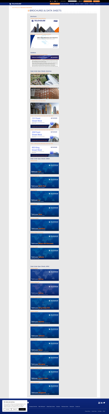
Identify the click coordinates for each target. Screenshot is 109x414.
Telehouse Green (64, 406)
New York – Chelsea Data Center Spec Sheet (39, 86)
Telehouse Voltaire (34, 247)
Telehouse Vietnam (34, 325)
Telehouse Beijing (34, 268)
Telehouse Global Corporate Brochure (38, 18)
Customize (7, 409)
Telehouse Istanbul (34, 311)
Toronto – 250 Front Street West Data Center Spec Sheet (41, 129)
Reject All (15, 409)
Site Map (99, 411)
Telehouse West (33, 204)
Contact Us (97, 3)
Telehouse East (33, 190)
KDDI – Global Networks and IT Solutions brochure (40, 34)
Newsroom (72, 406)
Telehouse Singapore (34, 382)
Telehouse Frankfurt (34, 218)
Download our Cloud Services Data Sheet (38, 54)
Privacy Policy (87, 411)
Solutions (72, 3)
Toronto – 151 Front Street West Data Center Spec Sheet (41, 115)
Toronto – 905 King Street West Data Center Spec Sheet (41, 143)
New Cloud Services (55, 3)
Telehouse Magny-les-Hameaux (36, 232)
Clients (81, 3)
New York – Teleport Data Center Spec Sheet (39, 73)
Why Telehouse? (41, 406)
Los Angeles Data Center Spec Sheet (38, 100)
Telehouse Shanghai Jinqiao (36, 368)
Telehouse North (33, 160)
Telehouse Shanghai (34, 354)
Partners (86, 3)
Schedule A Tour (87, 1)
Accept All (22, 409)
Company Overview (33, 406)
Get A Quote (96, 1)
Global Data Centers (65, 3)
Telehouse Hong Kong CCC (36, 297)
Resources (92, 3)
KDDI (104, 411)
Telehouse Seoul (33, 339)
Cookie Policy (94, 411)
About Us (77, 3)
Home (13, 7)
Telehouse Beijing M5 (34, 282)
